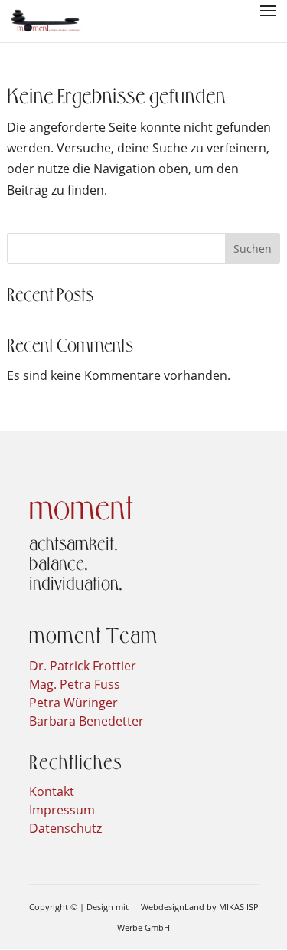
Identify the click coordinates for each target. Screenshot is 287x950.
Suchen (252, 248)
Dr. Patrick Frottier (82, 665)
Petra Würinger (73, 702)
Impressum (62, 809)
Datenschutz (65, 828)
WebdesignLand (174, 906)
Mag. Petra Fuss (74, 684)
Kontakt (51, 791)
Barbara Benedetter (86, 720)
